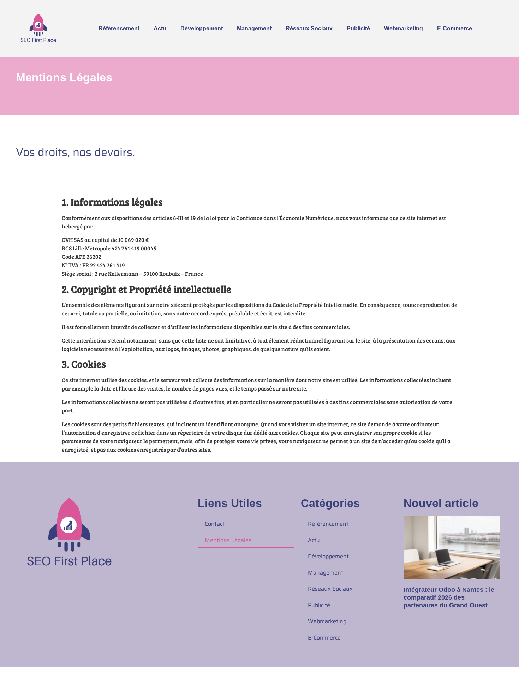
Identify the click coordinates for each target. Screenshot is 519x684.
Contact (215, 523)
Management (254, 28)
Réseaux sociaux (309, 28)
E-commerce (454, 28)
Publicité (358, 28)
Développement (201, 28)
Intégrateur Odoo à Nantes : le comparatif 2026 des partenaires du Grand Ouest (449, 597)
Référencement (119, 28)
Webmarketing (403, 28)
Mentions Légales (228, 540)
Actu (160, 28)
